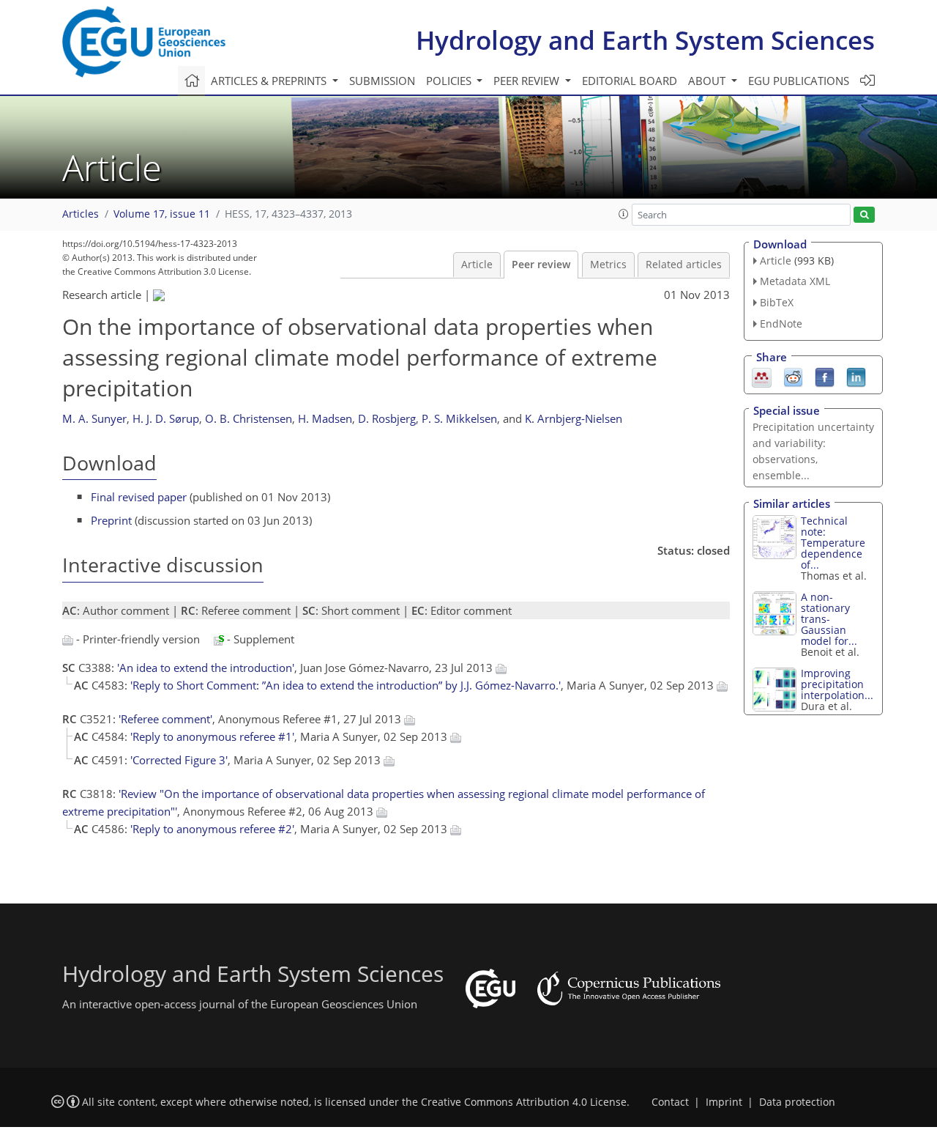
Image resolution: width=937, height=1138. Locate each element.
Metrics (608, 264)
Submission (382, 80)
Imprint (724, 1102)
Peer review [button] (527, 80)
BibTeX (777, 302)
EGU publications (798, 80)
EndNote (781, 323)
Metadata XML (795, 281)
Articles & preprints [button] (270, 80)
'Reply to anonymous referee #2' (212, 828)
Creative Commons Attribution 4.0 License (524, 1102)
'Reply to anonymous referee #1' (212, 736)
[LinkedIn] (856, 376)
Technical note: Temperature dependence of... (833, 543)
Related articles (684, 264)
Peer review (541, 264)
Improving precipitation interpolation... (837, 684)
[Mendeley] (762, 376)
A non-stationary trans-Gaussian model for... (829, 619)
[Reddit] (793, 376)
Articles (80, 214)
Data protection (797, 1102)
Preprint (111, 520)
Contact (670, 1102)
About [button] (708, 80)
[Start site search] (864, 215)
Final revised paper (139, 496)
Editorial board (629, 80)
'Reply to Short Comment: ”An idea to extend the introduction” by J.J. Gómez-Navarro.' (345, 685)
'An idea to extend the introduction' (205, 667)
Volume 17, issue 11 (161, 214)
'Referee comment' (165, 719)
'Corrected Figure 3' (179, 760)
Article (477, 264)
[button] (624, 214)
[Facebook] (825, 376)
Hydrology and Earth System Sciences (645, 40)
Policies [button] (450, 80)
